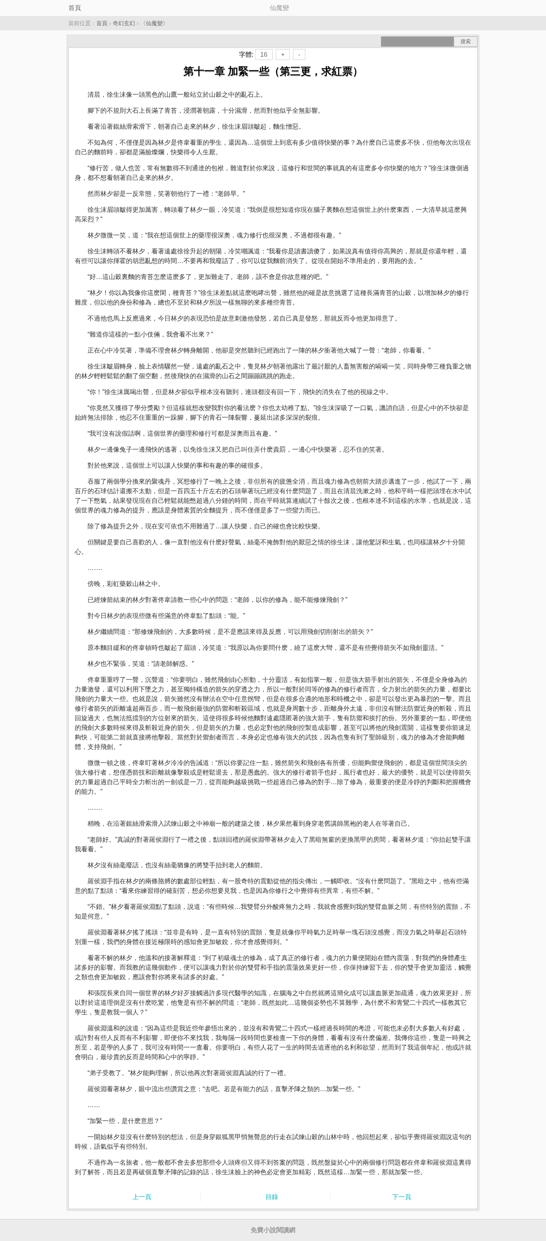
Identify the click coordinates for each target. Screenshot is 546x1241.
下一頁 (401, 1196)
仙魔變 (154, 23)
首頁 (74, 7)
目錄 (271, 1196)
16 (263, 54)
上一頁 (141, 1196)
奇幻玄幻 (124, 23)
